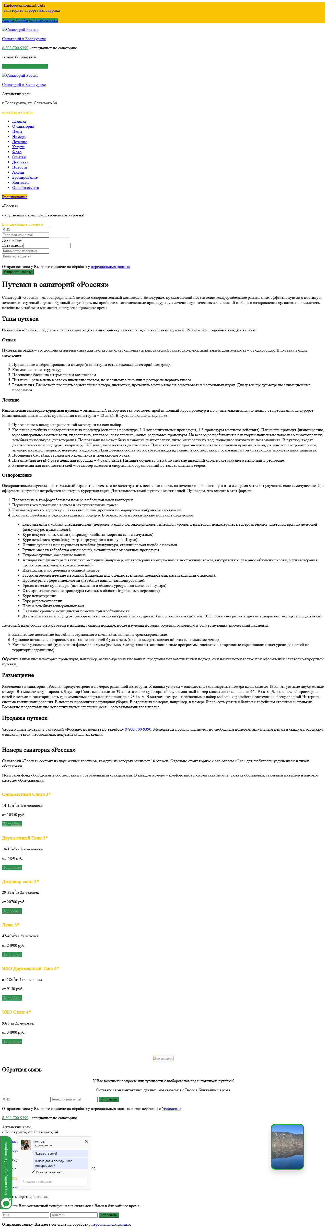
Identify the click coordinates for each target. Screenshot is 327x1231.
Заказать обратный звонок (25, 66)
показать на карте (17, 112)
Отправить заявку (18, 272)
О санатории (23, 126)
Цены (17, 131)
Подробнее (11, 823)
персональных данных (110, 266)
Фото (16, 151)
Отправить (109, 1099)
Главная (19, 121)
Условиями (171, 1108)
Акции (8, 20)
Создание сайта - (17, 1187)
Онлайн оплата (27, 20)
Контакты (49, 20)
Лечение (19, 141)
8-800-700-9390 (15, 47)
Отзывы (19, 156)
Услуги (18, 146)
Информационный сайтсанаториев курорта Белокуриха (32, 8)
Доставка (20, 162)
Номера (19, 136)
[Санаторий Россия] (20, 29)
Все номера (163, 1058)
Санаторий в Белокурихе (24, 38)
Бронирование (25, 177)
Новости (19, 167)
